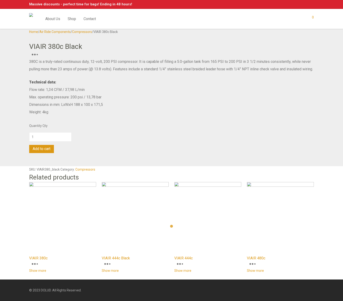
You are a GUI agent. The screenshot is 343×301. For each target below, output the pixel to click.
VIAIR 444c (183, 258)
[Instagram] (312, 290)
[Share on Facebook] (30, 163)
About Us (52, 19)
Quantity (35, 126)
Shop (72, 19)
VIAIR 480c (256, 258)
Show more (37, 270)
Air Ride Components (55, 32)
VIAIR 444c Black (116, 258)
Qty (45, 126)
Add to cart (41, 149)
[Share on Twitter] (33, 163)
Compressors (82, 32)
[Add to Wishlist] (30, 156)
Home (33, 32)
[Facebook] (304, 290)
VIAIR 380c (38, 258)
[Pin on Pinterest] (35, 163)
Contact (90, 19)
